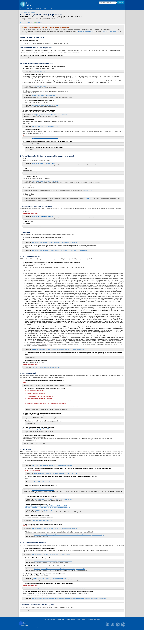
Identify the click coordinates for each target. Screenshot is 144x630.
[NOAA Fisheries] (112, 626)
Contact (53, 619)
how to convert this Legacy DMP (111, 31)
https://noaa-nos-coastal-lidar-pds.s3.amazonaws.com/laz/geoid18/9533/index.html (47, 507)
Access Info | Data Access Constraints (44, 482)
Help (52, 8)
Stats (45, 8)
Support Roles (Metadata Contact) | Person (43, 163)
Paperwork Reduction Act (94, 619)
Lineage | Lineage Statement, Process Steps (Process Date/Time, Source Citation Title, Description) (59, 349)
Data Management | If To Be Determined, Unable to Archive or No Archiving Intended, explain (59, 569)
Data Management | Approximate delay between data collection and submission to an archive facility (59, 588)
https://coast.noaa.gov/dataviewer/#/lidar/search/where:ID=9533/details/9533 (46, 506)
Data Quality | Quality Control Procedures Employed (46, 367)
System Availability (70, 619)
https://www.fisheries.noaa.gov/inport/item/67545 (35, 429)
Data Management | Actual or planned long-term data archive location (51, 555)
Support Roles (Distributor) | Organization (43, 490)
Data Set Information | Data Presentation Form (45, 126)
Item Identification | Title (38, 71)
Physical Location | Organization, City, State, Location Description (50, 578)
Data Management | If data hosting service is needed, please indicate (53, 499)
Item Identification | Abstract (39, 86)
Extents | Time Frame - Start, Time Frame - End (45, 105)
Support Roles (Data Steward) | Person (42, 216)
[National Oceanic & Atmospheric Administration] (118, 626)
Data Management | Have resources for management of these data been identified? (55, 242)
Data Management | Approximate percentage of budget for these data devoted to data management (59, 250)
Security (84, 619)
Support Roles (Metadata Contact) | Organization (45, 181)
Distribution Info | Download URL (43, 510)
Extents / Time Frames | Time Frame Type (43, 95)
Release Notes (60, 619)
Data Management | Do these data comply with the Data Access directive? (52, 465)
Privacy (78, 619)
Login (22, 8)
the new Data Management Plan (87, 31)
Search (38, 8)
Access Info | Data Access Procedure (42, 520)
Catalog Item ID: (29, 12)
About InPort (47, 619)
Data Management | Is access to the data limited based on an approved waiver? (56, 473)
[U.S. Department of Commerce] (123, 626)
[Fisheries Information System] (107, 626)
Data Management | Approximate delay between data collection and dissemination (54, 528)
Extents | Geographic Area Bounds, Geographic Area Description (49, 115)
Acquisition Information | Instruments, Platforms (45, 138)
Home (21, 12)
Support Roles (88, 190)
